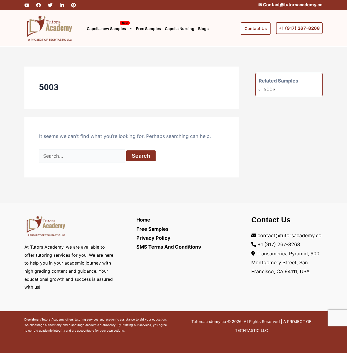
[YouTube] (26, 5)
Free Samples (148, 28)
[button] (129, 28)
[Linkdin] (61, 5)
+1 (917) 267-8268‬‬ (299, 28)
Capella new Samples (107, 26)
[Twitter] (50, 5)
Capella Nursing (179, 28)
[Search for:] (82, 156)
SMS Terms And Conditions (168, 247)
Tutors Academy (52, 319)
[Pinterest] (73, 5)
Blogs (203, 28)
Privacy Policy (153, 238)
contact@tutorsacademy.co (290, 235)
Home (143, 220)
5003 (269, 89)
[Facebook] (38, 5)
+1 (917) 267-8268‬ (279, 244)
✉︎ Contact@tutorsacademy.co (290, 4)
